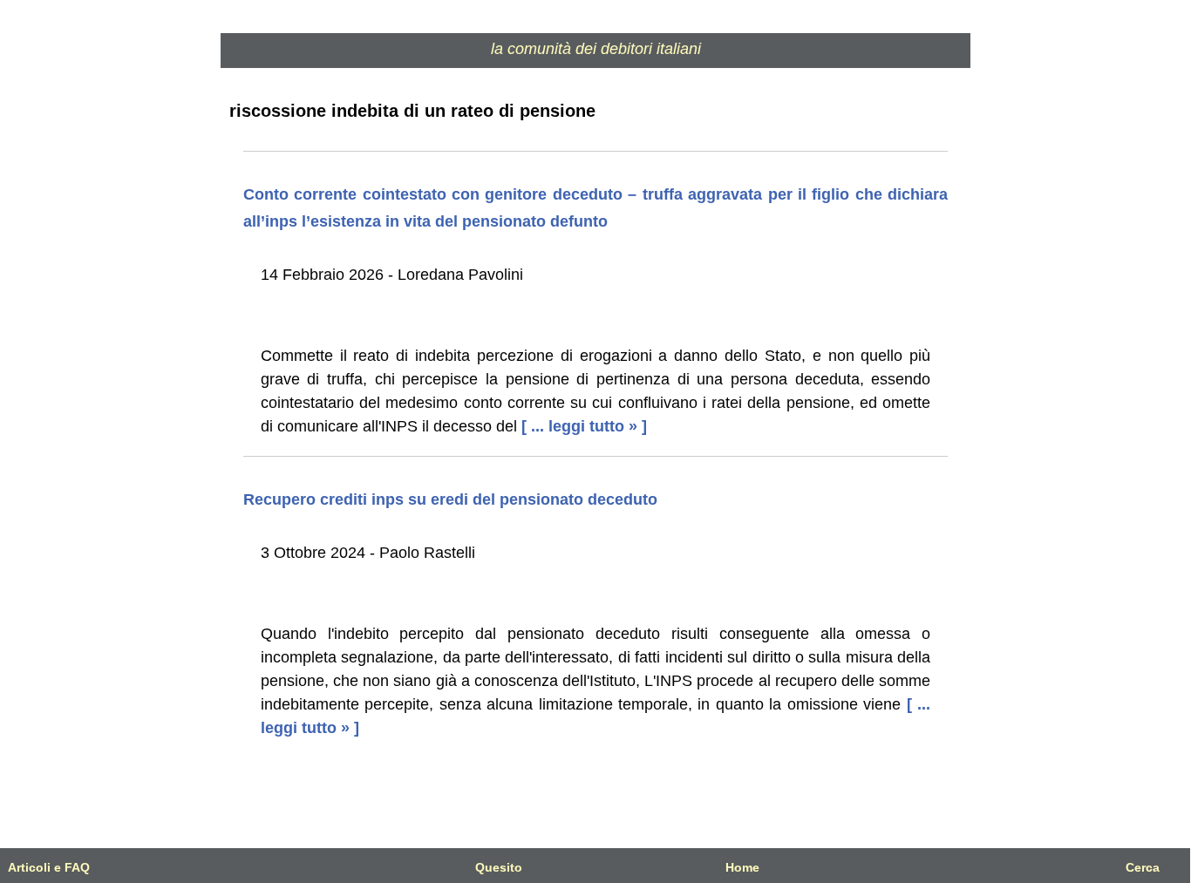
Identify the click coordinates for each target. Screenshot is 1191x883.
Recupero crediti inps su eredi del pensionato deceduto (450, 499)
